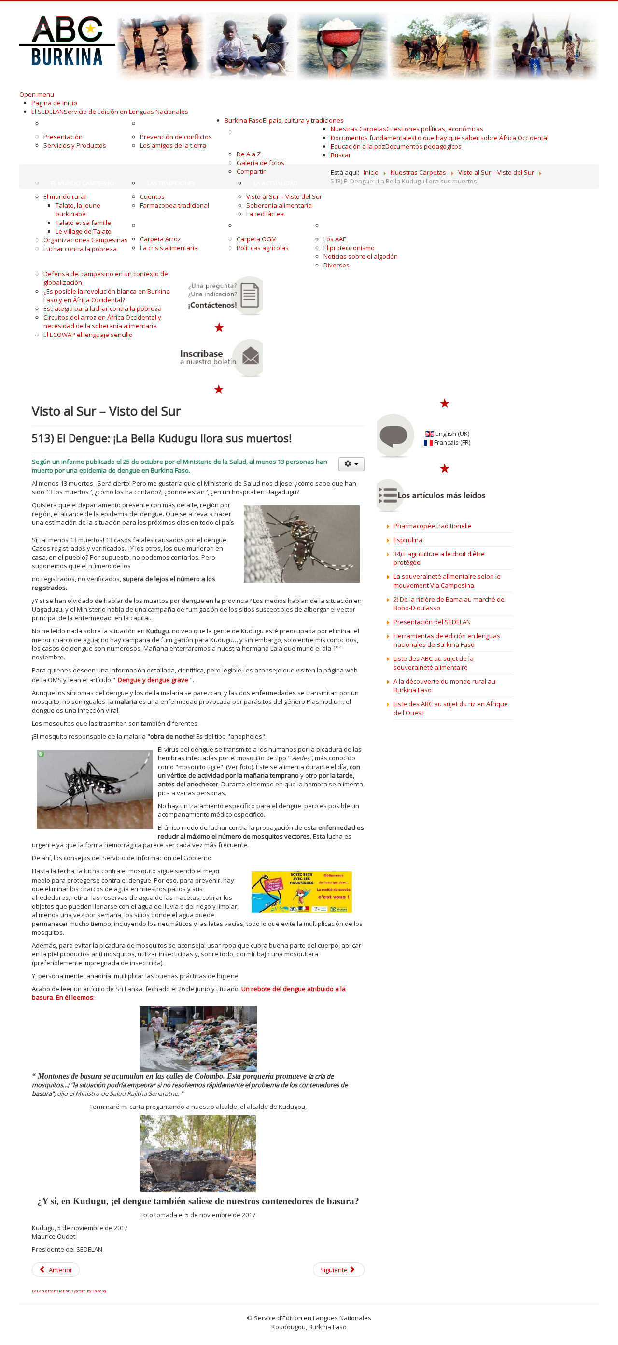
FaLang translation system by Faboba (69, 1290)
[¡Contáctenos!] (219, 295)
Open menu (36, 94)
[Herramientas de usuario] (351, 464)
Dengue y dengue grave (153, 679)
